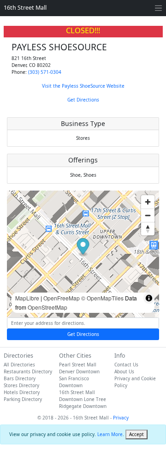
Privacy (121, 417)
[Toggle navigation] (158, 8)
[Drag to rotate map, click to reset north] (147, 228)
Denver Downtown (79, 371)
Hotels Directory (22, 392)
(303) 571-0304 (44, 72)
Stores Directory (21, 385)
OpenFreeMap (61, 298)
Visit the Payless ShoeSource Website (83, 86)
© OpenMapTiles (102, 298)
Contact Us (126, 364)
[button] (83, 247)
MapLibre (27, 298)
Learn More (110, 434)
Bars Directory (20, 378)
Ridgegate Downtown (83, 406)
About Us (124, 371)
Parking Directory (23, 399)
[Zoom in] (147, 202)
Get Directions (83, 99)
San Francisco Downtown (74, 382)
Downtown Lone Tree (82, 399)
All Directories (19, 364)
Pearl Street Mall (77, 364)
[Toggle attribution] (148, 298)
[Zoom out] (147, 215)
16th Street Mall (25, 8)
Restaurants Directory (28, 371)
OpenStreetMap (47, 307)
